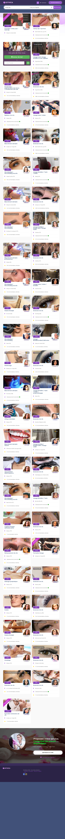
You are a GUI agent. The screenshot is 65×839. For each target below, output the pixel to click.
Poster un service (55, 2)
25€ (7, 524)
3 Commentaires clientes (12, 124)
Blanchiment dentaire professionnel (10, 258)
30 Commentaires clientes (13, 150)
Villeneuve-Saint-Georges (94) (13, 448)
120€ (7, 84)
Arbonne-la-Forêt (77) (40, 638)
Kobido (6, 610)
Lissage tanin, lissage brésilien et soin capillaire (40, 57)
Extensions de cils (38, 86)
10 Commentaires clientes (41, 591)
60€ (36, 54)
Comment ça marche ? (49, 757)
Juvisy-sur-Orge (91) (11, 146)
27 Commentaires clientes (41, 124)
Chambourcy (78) (39, 613)
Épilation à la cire (9, 115)
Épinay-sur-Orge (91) (11, 368)
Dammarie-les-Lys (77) (40, 31)
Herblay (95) (38, 313)
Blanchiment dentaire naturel (10, 445)
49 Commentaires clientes (41, 533)
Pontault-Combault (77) (12, 231)
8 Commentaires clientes (41, 478)
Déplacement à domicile (41, 35)
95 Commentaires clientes (13, 179)
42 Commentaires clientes (41, 399)
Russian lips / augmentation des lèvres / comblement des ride (11, 88)
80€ (36, 112)
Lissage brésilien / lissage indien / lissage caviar (39, 445)
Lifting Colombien (9, 419)
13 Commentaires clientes (41, 453)
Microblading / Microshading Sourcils (10, 172)
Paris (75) (8, 343)
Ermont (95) (9, 313)
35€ (7, 112)
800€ (8, 26)
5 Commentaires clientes (41, 346)
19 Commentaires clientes (12, 425)
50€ (7, 141)
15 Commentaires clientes (12, 291)
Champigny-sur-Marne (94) (42, 474)
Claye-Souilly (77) (10, 176)
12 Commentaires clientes (41, 425)
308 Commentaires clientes (42, 153)
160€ (7, 224)
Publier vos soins (48, 752)
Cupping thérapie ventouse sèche (9, 527)
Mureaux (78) (9, 393)
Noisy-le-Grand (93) (11, 33)
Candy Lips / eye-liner (39, 28)
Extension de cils (38, 143)
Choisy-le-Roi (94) (39, 663)
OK (28, 63)
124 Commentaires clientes (13, 95)
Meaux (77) (37, 118)
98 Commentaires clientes (41, 68)
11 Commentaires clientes (41, 183)
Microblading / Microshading (8, 227)
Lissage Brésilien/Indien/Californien (41, 339)
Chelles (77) (38, 232)
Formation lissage (38, 553)
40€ (7, 416)
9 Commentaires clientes (12, 451)
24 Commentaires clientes (13, 208)
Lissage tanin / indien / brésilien (39, 285)
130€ (36, 26)
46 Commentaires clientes (41, 371)
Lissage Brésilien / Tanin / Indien (40, 172)
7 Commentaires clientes (12, 371)
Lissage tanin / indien (39, 115)
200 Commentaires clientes (42, 208)
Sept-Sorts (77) (10, 502)
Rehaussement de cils (11, 553)
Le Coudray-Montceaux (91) (13, 688)
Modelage (7, 660)
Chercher (57, 7)
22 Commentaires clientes (13, 691)
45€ (36, 657)
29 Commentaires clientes (13, 234)
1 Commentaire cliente (12, 534)
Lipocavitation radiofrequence (9, 472)
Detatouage (8, 365)
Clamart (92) (38, 288)
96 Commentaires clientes (41, 264)
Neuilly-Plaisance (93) (40, 422)
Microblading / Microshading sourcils (10, 285)
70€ (36, 495)
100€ (36, 336)
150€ (7, 169)
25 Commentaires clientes (41, 239)
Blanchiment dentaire (10, 143)
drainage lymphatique (10, 581)
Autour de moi (17, 57)
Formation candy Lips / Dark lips (11, 29)
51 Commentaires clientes (12, 641)
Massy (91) (8, 118)
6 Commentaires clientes (12, 400)
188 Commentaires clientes (42, 96)
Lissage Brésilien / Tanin (40, 498)
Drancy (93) (38, 584)
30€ (7, 550)
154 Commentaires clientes (42, 616)
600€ (36, 550)
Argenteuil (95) (39, 61)
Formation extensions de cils (11, 714)
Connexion (44, 2)
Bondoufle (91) (38, 501)
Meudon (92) (38, 688)
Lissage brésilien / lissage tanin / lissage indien (39, 228)
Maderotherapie (9, 310)
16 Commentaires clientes (41, 38)
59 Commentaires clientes (13, 265)
